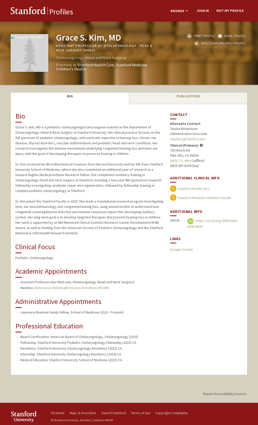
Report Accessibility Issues (224, 393)
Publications (188, 96)
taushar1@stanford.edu (187, 139)
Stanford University (28, 416)
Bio (70, 96)
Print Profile (204, 36)
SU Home (57, 413)
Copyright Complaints (171, 413)
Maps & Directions (83, 413)
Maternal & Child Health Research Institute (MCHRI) (72, 288)
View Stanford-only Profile (223, 43)
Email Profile (234, 36)
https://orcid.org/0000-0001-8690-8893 (212, 223)
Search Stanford (113, 413)
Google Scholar (181, 249)
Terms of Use (140, 413)
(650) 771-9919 (180, 160)
